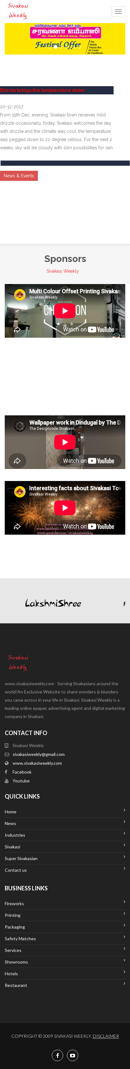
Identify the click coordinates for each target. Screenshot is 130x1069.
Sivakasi (12, 846)
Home (10, 811)
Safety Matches (20, 938)
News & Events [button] (19, 175)
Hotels (11, 973)
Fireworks (14, 903)
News (10, 823)
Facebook (22, 772)
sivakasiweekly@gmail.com (39, 754)
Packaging (15, 926)
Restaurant (16, 985)
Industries (15, 835)
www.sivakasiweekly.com (37, 763)
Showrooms (16, 962)
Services (13, 950)
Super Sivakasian (21, 858)
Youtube (21, 780)
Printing (13, 915)
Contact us (16, 870)
